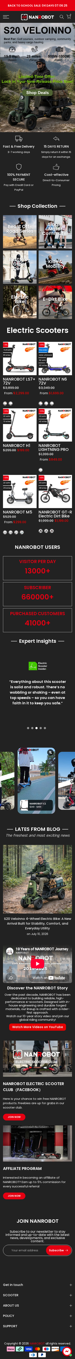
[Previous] (6, 879)
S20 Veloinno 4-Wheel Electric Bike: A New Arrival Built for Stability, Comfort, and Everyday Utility (37, 923)
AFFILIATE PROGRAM (22, 1168)
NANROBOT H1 (16, 445)
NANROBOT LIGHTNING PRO (54, 447)
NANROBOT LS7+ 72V (19, 381)
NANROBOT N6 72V (53, 381)
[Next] (69, 879)
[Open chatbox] (67, 1351)
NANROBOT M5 (17, 512)
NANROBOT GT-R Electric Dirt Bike (55, 514)
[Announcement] (37, 5)
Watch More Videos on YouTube (37, 1027)
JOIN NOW (14, 1117)
